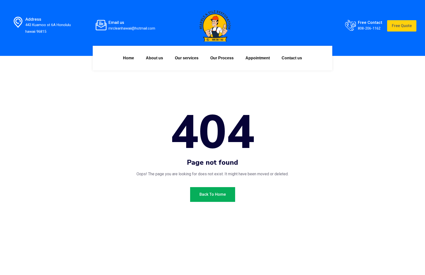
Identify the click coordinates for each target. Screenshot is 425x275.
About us (154, 58)
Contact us (292, 58)
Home (128, 58)
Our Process (222, 58)
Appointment (257, 58)
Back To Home (212, 194)
